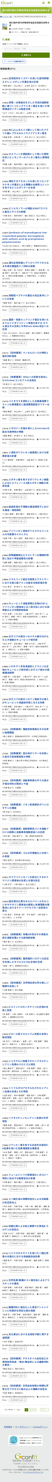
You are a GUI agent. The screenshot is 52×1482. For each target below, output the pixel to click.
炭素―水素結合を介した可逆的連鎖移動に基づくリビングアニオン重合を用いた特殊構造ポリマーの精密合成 (25, 105)
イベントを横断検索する (16, 61)
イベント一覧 (7, 17)
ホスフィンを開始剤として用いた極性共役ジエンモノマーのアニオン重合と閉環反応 (25, 157)
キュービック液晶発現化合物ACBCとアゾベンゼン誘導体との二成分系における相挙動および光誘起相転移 (25, 606)
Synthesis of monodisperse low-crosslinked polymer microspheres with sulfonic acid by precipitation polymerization (24, 237)
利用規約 (8, 1426)
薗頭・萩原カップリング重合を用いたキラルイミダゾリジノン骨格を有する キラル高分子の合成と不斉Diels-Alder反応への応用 (25, 324)
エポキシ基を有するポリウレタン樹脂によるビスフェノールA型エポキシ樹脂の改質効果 (25, 482)
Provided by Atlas (26, 1466)
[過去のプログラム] (43, 3)
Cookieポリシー (40, 1426)
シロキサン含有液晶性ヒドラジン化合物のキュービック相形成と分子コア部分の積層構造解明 (25, 669)
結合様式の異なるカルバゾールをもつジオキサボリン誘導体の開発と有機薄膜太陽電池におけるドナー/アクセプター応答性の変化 (25, 906)
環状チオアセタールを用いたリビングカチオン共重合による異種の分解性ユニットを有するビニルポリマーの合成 (25, 184)
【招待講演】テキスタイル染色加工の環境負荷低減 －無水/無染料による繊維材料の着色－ (25, 1361)
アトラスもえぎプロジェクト (33, 1472)
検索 (7, 39)
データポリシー (22, 1426)
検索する (27, 55)
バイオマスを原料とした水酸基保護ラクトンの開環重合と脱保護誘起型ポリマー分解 (25, 404)
